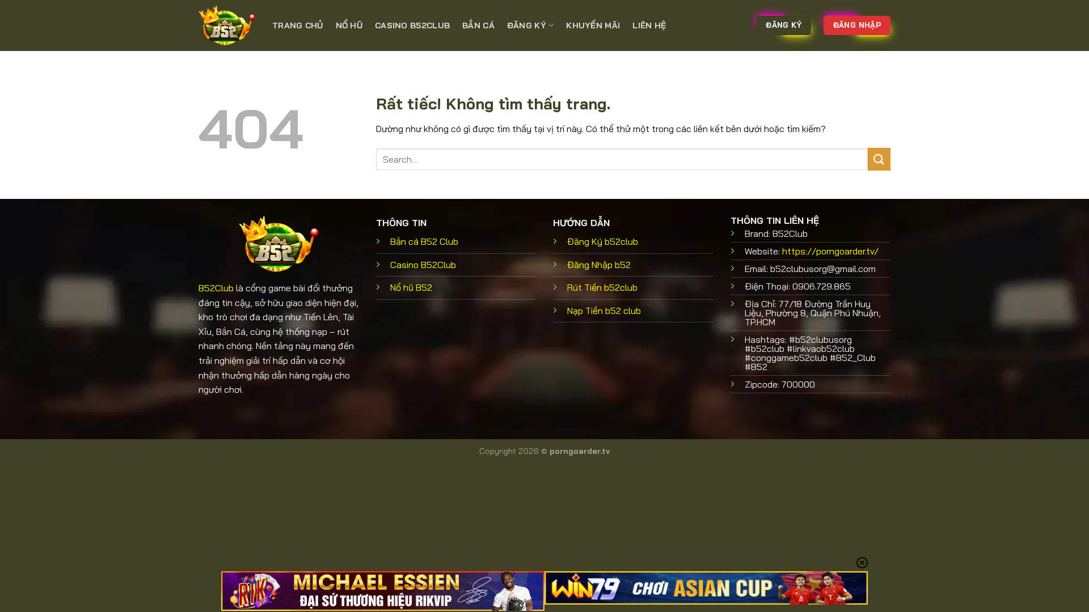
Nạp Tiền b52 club (604, 310)
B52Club (216, 288)
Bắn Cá (478, 25)
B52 (411, 287)
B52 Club (424, 241)
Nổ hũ (349, 25)
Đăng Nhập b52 (599, 264)
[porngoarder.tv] (227, 25)
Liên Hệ (649, 25)
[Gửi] (879, 159)
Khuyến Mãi (593, 25)
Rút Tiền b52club (602, 287)
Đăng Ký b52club (602, 241)
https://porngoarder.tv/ (830, 251)
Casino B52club (412, 25)
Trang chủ (297, 25)
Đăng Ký (526, 25)
